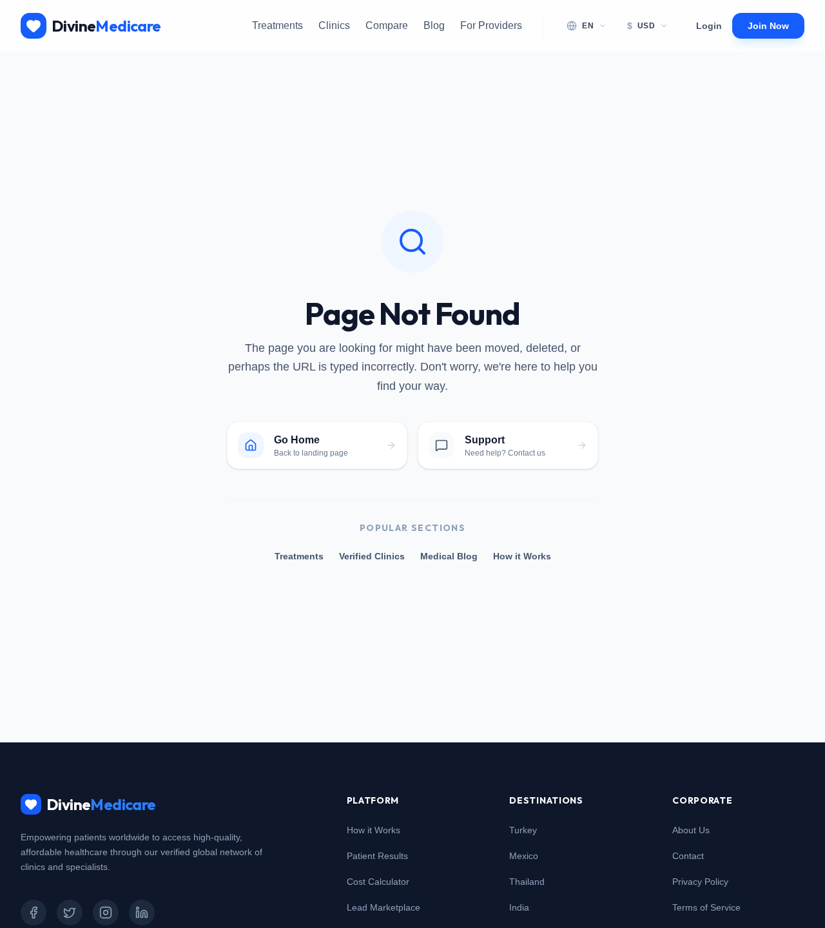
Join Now (768, 26)
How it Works (522, 556)
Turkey (523, 830)
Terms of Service (706, 907)
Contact (688, 856)
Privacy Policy (700, 881)
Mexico (523, 856)
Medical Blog (449, 556)
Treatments (277, 25)
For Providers (491, 25)
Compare (386, 25)
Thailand (527, 881)
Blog (434, 25)
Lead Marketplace (383, 907)
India (519, 907)
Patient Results (377, 856)
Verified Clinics (372, 556)
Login (709, 26)
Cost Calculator (378, 881)
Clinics (334, 25)
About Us (691, 830)
